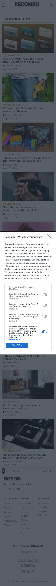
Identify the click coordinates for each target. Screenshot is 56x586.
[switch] (44, 294)
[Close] (50, 237)
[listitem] (28, 288)
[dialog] (28, 293)
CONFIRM (17, 345)
